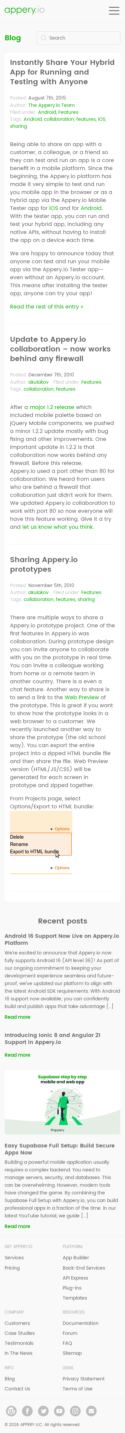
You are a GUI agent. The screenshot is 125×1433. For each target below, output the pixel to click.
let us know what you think (57, 527)
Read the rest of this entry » (46, 307)
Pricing (12, 1268)
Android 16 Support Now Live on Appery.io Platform (62, 939)
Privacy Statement (84, 1379)
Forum (70, 1333)
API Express (75, 1278)
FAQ (67, 1343)
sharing (18, 126)
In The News (18, 1353)
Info (9, 1368)
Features (68, 112)
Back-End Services (84, 1268)
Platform (72, 1247)
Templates (75, 1298)
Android (47, 112)
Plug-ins (72, 1288)
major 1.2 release (52, 407)
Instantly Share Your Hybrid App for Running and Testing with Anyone (62, 72)
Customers (17, 1323)
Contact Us (17, 1389)
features (86, 119)
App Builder (76, 1258)
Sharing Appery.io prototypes (44, 565)
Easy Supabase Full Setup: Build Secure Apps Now (60, 1149)
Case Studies (20, 1333)
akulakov (38, 382)
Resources (74, 1312)
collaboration (59, 119)
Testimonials (19, 1343)
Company (14, 1312)
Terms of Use (78, 1389)
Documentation (81, 1323)
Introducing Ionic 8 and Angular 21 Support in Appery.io (52, 1039)
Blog (13, 38)
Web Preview (82, 697)
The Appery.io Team (51, 105)
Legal (68, 1368)
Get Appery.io (18, 1247)
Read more (17, 1017)
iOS (101, 119)
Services (14, 1258)
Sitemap (72, 1353)
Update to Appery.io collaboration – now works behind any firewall (60, 349)
